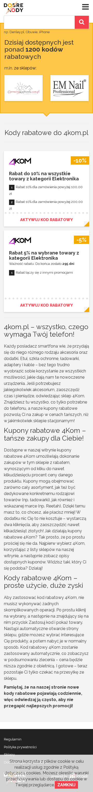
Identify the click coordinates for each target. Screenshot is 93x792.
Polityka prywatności (20, 747)
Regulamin (12, 739)
